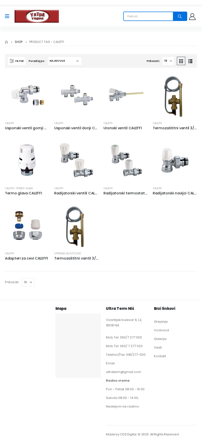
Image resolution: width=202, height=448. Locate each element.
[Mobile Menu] (9, 16)
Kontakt (160, 356)
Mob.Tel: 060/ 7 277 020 (124, 346)
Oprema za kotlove (67, 253)
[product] (27, 95)
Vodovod (161, 330)
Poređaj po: (37, 61)
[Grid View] (181, 61)
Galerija (160, 338)
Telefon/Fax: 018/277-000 (126, 354)
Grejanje (161, 321)
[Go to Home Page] (6, 42)
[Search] (180, 16)
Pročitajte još (41, 80)
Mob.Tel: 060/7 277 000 (124, 337)
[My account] (192, 16)
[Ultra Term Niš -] (37, 16)
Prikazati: (153, 61)
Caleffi (9, 123)
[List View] (190, 61)
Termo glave (24, 188)
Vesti (158, 347)
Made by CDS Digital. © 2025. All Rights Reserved (142, 434)
